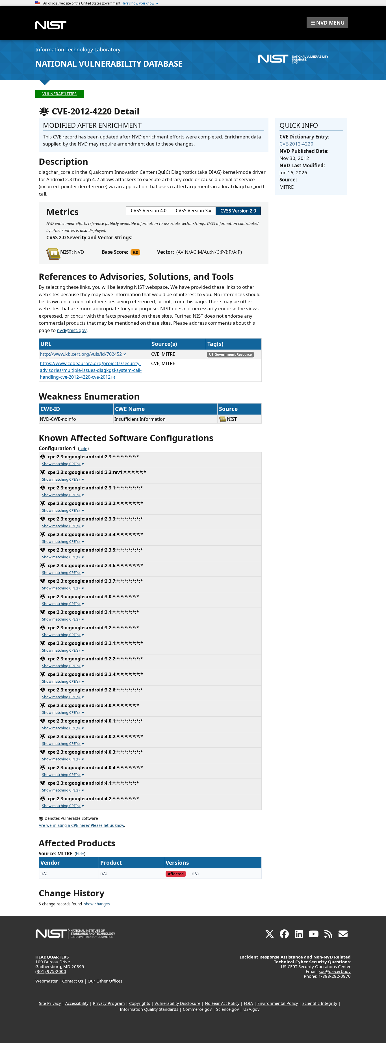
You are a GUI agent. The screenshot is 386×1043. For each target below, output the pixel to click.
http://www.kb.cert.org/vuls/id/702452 (81, 354)
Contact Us (72, 981)
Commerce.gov (197, 1009)
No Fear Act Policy (222, 1003)
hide (83, 448)
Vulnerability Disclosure (177, 1003)
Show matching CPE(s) (61, 463)
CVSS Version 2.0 (238, 210)
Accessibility (76, 1003)
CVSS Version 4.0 (148, 210)
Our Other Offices (105, 981)
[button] (327, 22)
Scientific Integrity (319, 1003)
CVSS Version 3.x (193, 210)
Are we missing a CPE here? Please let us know (81, 825)
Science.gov (227, 1009)
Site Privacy (50, 1003)
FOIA (248, 1003)
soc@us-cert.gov (335, 971)
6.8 (135, 252)
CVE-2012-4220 (296, 143)
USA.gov (251, 1009)
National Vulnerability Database (109, 63)
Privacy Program (109, 1003)
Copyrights (139, 1003)
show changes (97, 904)
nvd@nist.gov (71, 330)
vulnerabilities (59, 93)
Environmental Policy (277, 1003)
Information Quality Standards (149, 1009)
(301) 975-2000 (50, 971)
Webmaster (46, 981)
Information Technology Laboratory (77, 49)
